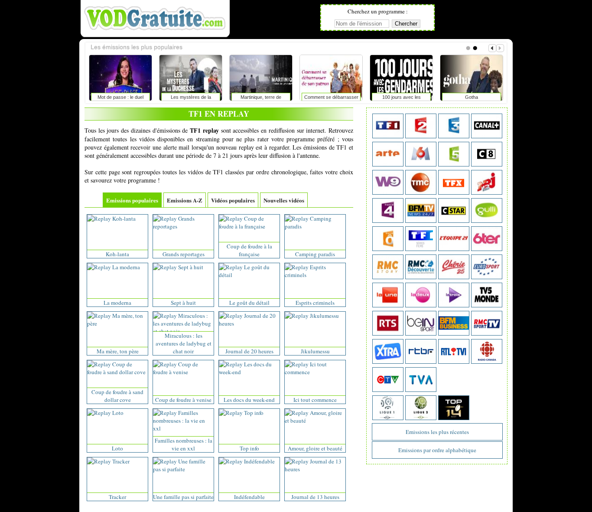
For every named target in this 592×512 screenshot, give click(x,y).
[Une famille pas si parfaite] (183, 469)
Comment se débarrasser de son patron (331, 99)
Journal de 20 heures (249, 351)
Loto (117, 448)
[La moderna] (113, 267)
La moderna (117, 303)
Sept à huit (183, 303)
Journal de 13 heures (315, 497)
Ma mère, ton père (118, 351)
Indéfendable (249, 497)
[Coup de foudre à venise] (183, 372)
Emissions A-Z (184, 200)
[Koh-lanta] (111, 218)
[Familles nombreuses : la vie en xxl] (183, 428)
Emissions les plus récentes (437, 432)
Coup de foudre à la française (249, 250)
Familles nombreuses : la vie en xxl (183, 444)
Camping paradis (315, 254)
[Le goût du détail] (249, 275)
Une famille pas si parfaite (183, 497)
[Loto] (105, 413)
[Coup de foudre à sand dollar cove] (117, 372)
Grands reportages (184, 254)
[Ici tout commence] (315, 372)
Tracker (117, 497)
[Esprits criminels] (315, 275)
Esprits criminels (315, 303)
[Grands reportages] (183, 226)
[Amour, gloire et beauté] (315, 420)
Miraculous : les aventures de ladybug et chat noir (183, 343)
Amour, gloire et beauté (315, 448)
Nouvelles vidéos (283, 200)
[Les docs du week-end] (249, 372)
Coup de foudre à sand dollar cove (117, 396)
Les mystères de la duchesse (191, 99)
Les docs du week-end (249, 400)
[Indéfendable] (247, 461)
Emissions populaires (132, 200)
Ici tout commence (315, 400)
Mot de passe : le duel (120, 97)
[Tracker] (108, 461)
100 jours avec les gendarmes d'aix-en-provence (401, 99)
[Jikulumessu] (312, 316)
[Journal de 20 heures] (249, 323)
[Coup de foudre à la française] (249, 226)
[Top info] (241, 413)
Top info (249, 448)
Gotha (471, 97)
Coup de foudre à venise (183, 400)
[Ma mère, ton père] (117, 323)
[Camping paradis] (315, 226)
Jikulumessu (315, 351)
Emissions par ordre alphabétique (437, 450)
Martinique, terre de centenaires (261, 99)
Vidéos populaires (233, 200)
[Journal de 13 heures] (315, 469)
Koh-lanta (117, 254)
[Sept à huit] (178, 267)
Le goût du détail (249, 303)
